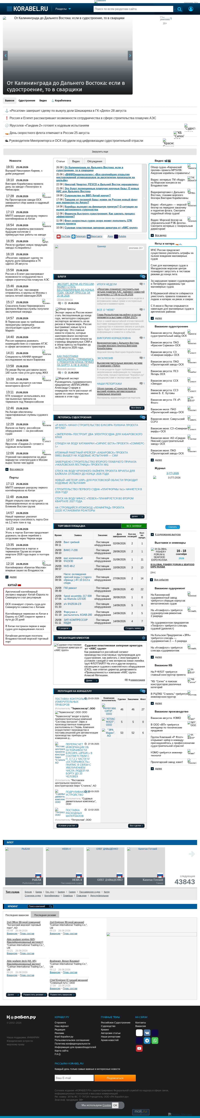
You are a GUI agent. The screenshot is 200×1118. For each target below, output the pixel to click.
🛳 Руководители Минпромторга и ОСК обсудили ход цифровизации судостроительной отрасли (74, 140)
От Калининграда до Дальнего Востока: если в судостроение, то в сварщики (89, 169)
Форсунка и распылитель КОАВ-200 (78, 613)
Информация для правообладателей (75, 1047)
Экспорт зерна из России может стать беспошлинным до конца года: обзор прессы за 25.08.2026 (75, 290)
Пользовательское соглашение (72, 1040)
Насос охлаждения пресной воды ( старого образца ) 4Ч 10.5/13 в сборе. (77, 578)
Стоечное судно (33, 895)
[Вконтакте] (147, 1032)
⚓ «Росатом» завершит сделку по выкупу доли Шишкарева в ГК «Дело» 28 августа (65, 110)
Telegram (81, 236)
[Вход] (190, 9)
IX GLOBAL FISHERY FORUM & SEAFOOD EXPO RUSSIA (172, 565)
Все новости (16, 469)
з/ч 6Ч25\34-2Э (72, 603)
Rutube (122, 236)
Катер (107, 892)
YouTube (66, 236)
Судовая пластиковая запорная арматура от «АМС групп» (101, 227)
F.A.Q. (58, 1054)
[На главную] (27, 8)
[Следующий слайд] (130, 55)
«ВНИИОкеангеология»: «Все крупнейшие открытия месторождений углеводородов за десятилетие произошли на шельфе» (95, 177)
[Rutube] (155, 1032)
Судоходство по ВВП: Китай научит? (88, 195)
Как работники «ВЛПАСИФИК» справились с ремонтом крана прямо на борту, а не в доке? (75, 361)
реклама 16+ (191, 3)
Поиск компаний (37, 906)
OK (115, 1105)
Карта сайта (61, 1050)
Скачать (173, 527)
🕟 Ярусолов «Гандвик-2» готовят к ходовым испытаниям (47, 125)
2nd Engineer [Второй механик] (67, 922)
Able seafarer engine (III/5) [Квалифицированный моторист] (25, 940)
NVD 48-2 (69, 566)
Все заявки (134, 526)
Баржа (39, 892)
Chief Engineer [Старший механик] (69, 980)
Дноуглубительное (99, 895)
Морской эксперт (66, 369)
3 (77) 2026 (173, 473)
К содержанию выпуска (168, 534)
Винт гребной (71, 542)
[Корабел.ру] (21, 1017)
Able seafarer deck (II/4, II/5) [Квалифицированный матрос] (23, 962)
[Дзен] (139, 1032)
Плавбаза (68, 895)
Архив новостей (110, 1040)
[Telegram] (147, 1040)
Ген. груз (50, 892)
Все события (161, 579)
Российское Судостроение (115, 1022)
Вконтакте (96, 236)
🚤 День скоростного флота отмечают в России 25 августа (47, 133)
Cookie (107, 1105)
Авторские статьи (111, 1033)
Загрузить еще (100, 151)
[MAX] (139, 1040)
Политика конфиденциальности (72, 1043)
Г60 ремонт (70, 587)
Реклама (59, 1033)
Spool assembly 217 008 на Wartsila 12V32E (78, 597)
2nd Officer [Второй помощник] (23, 922)
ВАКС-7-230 (71, 550)
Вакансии (12, 933)
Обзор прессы (65, 299)
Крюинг (105, 1029)
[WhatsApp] (155, 1040)
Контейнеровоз (52, 895)
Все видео (160, 235)
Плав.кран (81, 895)
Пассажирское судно (89, 892)
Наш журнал (62, 1026)
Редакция (60, 1029)
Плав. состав (27, 933)
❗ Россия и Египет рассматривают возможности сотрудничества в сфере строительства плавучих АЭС (80, 118)
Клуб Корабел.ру (64, 1036)
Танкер (72, 892)
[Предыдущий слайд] (5, 55)
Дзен (110, 236)
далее (13, 577)
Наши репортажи (110, 1036)
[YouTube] (139, 1048)
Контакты (140, 1022)
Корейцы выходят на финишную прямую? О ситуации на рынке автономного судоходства (97, 208)
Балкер (61, 892)
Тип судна (12, 891)
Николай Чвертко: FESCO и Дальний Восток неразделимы (101, 184)
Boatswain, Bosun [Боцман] (64, 961)
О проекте (60, 1022)
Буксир (28, 892)
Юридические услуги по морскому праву (20, 1043)
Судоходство (108, 1026)
